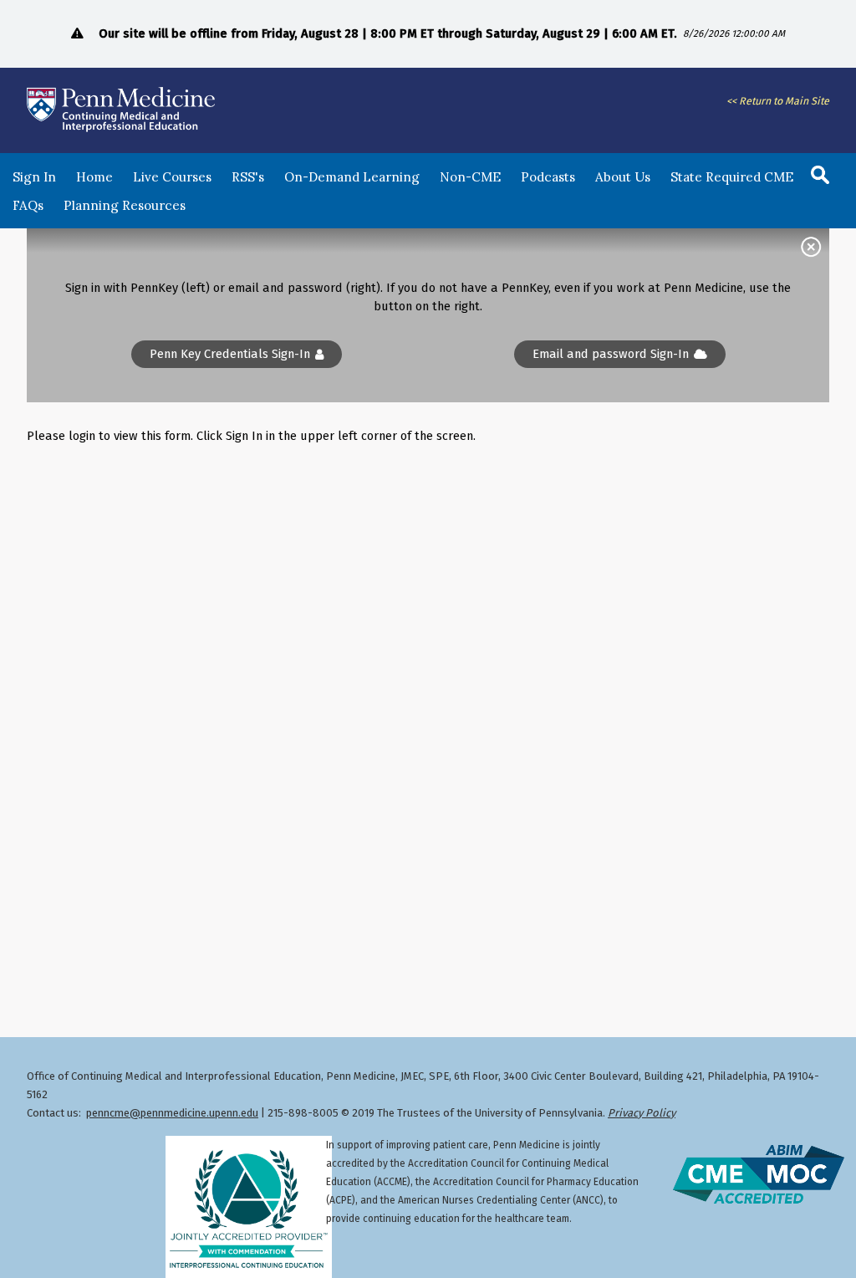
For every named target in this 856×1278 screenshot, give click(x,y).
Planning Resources (125, 205)
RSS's (248, 177)
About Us (622, 177)
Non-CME (470, 177)
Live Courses (172, 177)
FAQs (28, 205)
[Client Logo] (121, 131)
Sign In (34, 177)
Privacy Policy (641, 1113)
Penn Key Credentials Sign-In (230, 354)
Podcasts (548, 177)
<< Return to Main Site (777, 101)
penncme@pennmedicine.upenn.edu (172, 1113)
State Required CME (731, 177)
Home (94, 177)
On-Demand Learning (352, 177)
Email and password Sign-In (610, 354)
